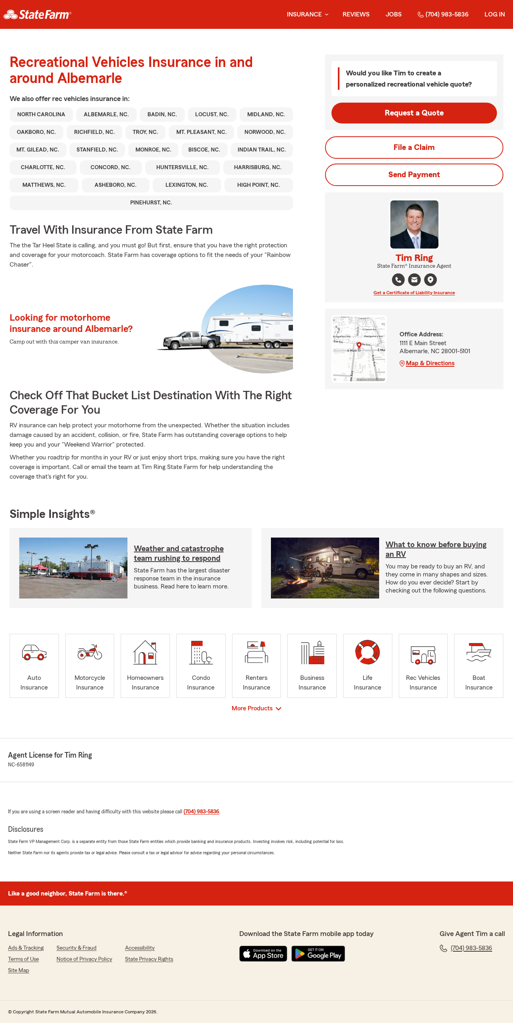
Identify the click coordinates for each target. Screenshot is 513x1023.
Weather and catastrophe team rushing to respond (179, 553)
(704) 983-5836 (447, 14)
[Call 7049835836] (398, 279)
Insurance (304, 14)
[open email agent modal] (414, 280)
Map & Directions (430, 363)
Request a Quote (414, 113)
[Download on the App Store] (263, 954)
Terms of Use (23, 959)
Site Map (18, 970)
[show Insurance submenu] (325, 15)
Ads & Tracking (26, 948)
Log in (495, 14)
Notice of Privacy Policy (84, 959)
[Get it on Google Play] (318, 954)
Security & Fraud (77, 948)
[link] (37, 14)
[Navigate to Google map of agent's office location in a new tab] (430, 279)
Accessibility (140, 948)
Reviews (356, 14)
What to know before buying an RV (436, 549)
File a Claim (414, 148)
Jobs (394, 14)
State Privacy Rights (149, 959)
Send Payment (414, 175)
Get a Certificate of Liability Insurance (414, 292)
